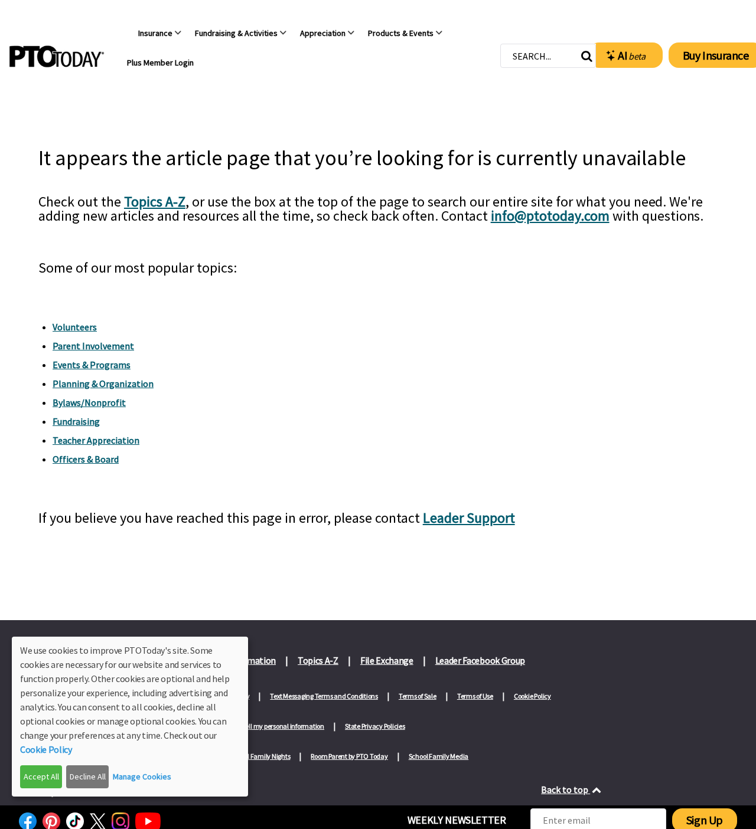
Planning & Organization (103, 383)
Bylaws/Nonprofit (89, 402)
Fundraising (76, 421)
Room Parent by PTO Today (349, 756)
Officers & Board (86, 459)
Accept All (41, 776)
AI (632, 55)
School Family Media (438, 756)
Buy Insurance (716, 55)
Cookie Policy (532, 696)
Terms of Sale (417, 696)
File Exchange (386, 660)
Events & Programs (92, 365)
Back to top (565, 789)
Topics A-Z (154, 201)
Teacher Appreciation (96, 440)
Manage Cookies (142, 776)
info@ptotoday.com (550, 216)
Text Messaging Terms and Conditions (324, 696)
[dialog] (130, 717)
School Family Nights (260, 756)
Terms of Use (475, 696)
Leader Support (469, 518)
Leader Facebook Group (480, 660)
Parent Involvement (93, 346)
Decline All (88, 776)
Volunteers (75, 327)
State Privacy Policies (375, 726)
